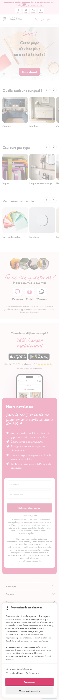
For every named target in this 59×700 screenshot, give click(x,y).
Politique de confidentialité (20, 668)
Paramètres (34, 673)
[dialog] (29, 350)
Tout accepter (30, 682)
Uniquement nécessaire (29, 690)
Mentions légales (16, 673)
